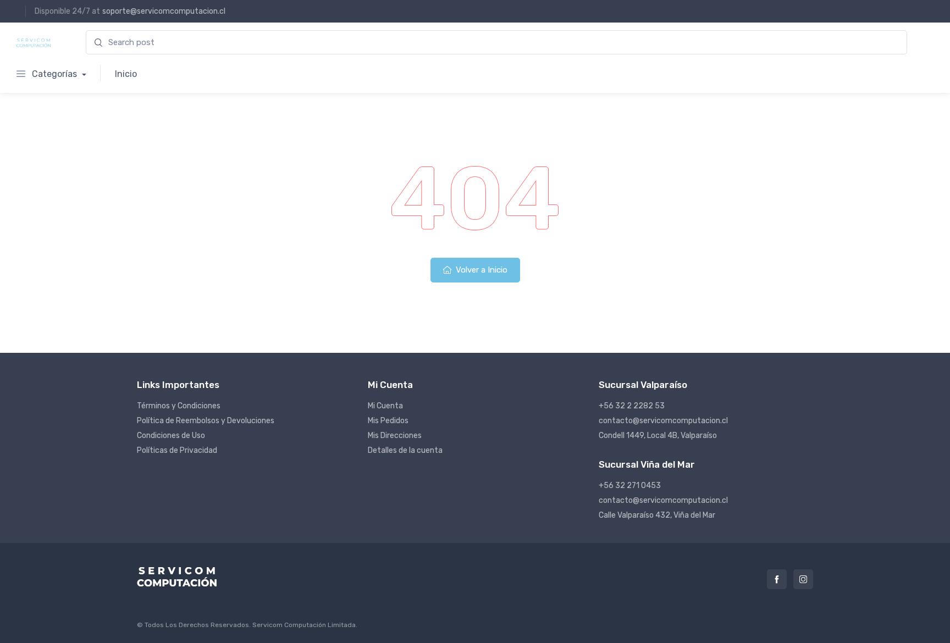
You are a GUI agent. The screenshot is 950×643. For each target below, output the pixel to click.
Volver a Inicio (480, 270)
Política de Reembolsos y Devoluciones (205, 420)
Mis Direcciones (395, 435)
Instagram (803, 579)
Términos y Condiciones (178, 406)
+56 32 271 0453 (630, 485)
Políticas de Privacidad (177, 450)
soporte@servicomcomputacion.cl (163, 11)
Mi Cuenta (385, 406)
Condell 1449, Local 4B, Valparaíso (658, 435)
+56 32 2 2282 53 (632, 406)
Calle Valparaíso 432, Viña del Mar (657, 515)
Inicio (126, 74)
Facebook (777, 579)
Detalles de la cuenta (405, 450)
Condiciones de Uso (171, 435)
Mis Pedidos (388, 420)
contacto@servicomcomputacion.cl (663, 420)
